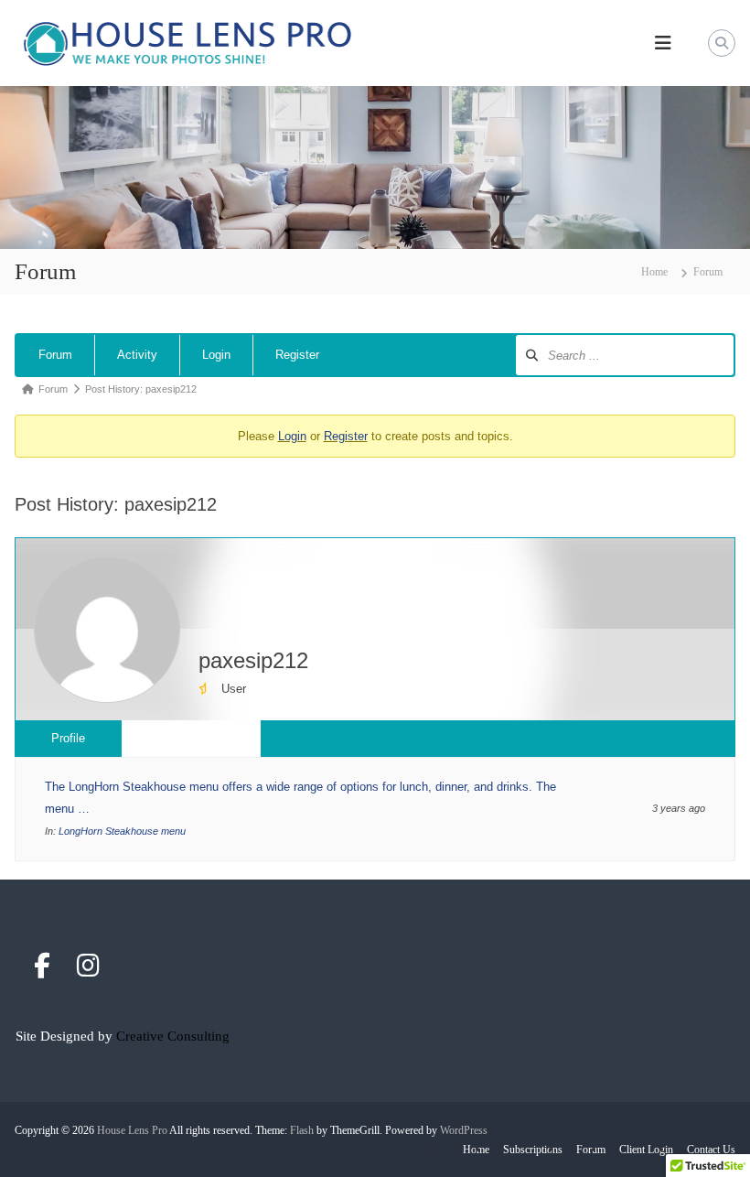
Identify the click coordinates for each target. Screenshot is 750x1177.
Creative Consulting (173, 1036)
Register (297, 355)
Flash (302, 1130)
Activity (137, 355)
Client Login (646, 1149)
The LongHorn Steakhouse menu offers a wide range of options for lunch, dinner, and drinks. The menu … (300, 797)
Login (216, 355)
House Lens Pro (132, 1130)
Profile (68, 738)
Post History (191, 738)
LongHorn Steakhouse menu (122, 831)
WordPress (464, 1130)
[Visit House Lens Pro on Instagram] (88, 970)
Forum (55, 355)
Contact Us (711, 1149)
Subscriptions (532, 1149)
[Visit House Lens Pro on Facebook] (42, 970)
